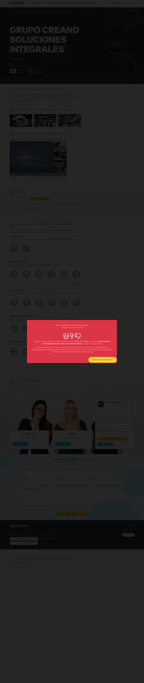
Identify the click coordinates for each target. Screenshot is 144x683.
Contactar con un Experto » (102, 360)
